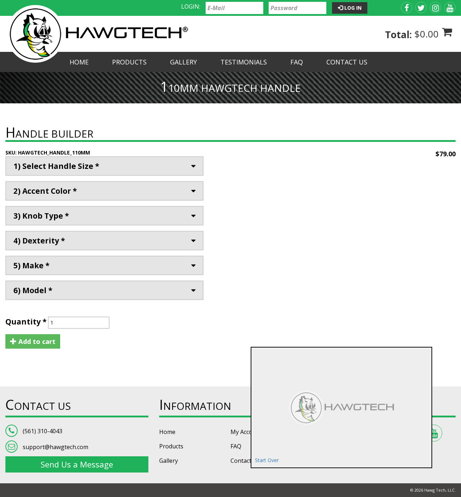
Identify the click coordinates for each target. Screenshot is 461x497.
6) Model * (32, 290)
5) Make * (31, 265)
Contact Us (346, 62)
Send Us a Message (77, 464)
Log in (352, 7)
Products (129, 62)
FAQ (296, 62)
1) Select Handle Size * (56, 166)
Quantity (25, 322)
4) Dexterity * (39, 241)
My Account (246, 432)
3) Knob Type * (41, 216)
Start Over (267, 460)
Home (79, 62)
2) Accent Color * (45, 191)
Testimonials (243, 62)
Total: (398, 34)
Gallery (183, 62)
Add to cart (36, 341)
